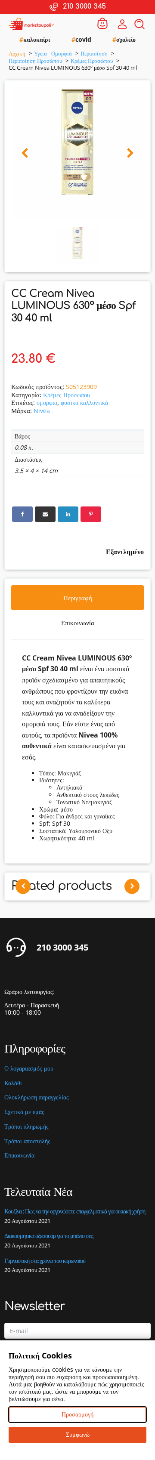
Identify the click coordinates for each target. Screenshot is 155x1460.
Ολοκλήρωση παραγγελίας (36, 1097)
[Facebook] (22, 514)
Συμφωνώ (78, 1434)
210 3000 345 (62, 947)
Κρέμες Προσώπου (66, 395)
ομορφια (47, 402)
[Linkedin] (68, 514)
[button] (24, 153)
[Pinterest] (91, 514)
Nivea (42, 411)
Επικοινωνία (19, 1155)
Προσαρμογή (77, 1414)
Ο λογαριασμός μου (28, 1068)
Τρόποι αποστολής (27, 1141)
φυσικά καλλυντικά (84, 402)
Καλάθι (13, 1083)
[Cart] (102, 24)
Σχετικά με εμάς (24, 1112)
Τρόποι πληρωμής (26, 1126)
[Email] (45, 514)
